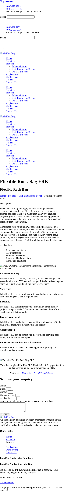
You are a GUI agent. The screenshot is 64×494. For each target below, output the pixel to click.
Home (9, 58)
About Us (10, 61)
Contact (4, 392)
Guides (9, 79)
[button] (5, 203)
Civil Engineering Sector (23, 69)
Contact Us (11, 82)
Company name (7, 395)
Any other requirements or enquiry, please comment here (26, 401)
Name (3, 385)
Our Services (12, 77)
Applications (12, 74)
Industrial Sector (19, 66)
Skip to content (7, 1)
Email (3, 389)
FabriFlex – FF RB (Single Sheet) (38, 373)
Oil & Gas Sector (20, 71)
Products (10, 63)
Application (6, 398)
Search (3, 17)
